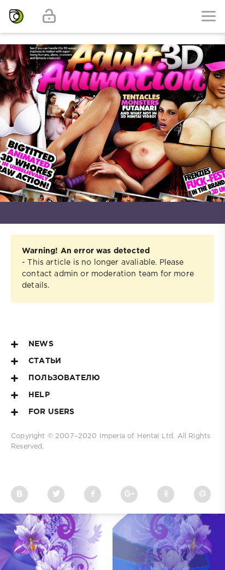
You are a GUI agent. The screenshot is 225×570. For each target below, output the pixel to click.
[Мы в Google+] (129, 494)
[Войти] (49, 16)
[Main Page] (16, 16)
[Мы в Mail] (202, 494)
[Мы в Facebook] (92, 494)
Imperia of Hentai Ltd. (138, 436)
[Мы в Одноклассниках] (165, 494)
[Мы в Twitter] (56, 494)
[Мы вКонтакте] (19, 494)
